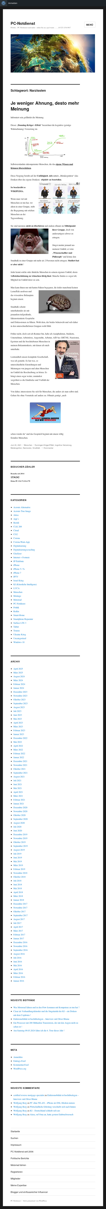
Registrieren (17, 1171)
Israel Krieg (18, 580)
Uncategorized (19, 638)
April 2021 (18, 791)
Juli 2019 (17, 853)
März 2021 (18, 795)
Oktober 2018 (19, 876)
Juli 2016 (17, 957)
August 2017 (19, 919)
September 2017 (20, 915)
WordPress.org (19, 1068)
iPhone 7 (17, 572)
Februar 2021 (19, 799)
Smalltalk (36, 448)
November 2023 (20, 695)
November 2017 (20, 907)
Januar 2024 (18, 687)
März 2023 (18, 726)
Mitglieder (15, 1178)
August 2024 (19, 676)
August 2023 (19, 707)
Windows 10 (18, 642)
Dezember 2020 (20, 807)
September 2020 (20, 818)
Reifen (16, 611)
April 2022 (18, 745)
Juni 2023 (17, 714)
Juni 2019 (17, 857)
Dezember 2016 (20, 942)
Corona (16, 538)
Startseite (15, 1131)
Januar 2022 (18, 757)
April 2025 (18, 668)
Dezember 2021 (20, 761)
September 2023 (20, 703)
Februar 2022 (19, 753)
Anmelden (12, 3)
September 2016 (20, 949)
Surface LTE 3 (19, 622)
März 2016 (18, 973)
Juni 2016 (17, 961)
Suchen (14, 1138)
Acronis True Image (22, 511)
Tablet (16, 626)
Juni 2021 (17, 784)
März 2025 (18, 672)
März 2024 (18, 680)
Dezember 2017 (20, 903)
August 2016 (19, 953)
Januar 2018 (18, 899)
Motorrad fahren (18, 1165)
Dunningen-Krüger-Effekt (44, 445)
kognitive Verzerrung (63, 445)
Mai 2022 (17, 741)
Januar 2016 (18, 980)
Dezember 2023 (20, 691)
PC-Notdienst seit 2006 (22, 1151)
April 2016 (18, 969)
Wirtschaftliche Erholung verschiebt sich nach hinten (53, 1106)
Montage (17, 595)
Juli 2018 (17, 880)
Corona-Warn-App (21, 541)
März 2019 (18, 865)
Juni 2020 (17, 830)
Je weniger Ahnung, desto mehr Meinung (45, 106)
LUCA (16, 588)
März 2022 (18, 749)
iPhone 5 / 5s (19, 568)
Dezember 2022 (20, 738)
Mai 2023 (17, 718)
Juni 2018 (17, 884)
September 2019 (20, 845)
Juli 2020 (17, 826)
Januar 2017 (18, 938)
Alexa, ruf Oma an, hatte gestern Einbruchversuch (51, 1114)
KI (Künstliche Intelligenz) (25, 584)
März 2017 (18, 930)
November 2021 (20, 765)
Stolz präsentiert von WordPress (35, 1201)
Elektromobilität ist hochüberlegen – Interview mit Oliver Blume (41, 1018)
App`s (16, 518)
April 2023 (18, 722)
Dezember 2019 (20, 834)
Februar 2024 (19, 684)
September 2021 (20, 772)
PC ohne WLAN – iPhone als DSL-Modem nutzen (52, 1102)
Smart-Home (19, 615)
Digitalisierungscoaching (24, 549)
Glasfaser (17, 553)
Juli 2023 (17, 711)
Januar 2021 (18, 803)
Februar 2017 (19, 934)
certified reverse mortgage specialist (28, 1095)
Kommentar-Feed (21, 1064)
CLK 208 (17, 526)
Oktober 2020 (19, 815)
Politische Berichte (20, 1158)
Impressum (16, 1144)
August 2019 (19, 849)
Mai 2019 (17, 861)
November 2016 (20, 946)
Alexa (15, 514)
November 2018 (20, 872)
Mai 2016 (17, 965)
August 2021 (19, 776)
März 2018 (18, 896)
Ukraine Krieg (19, 634)
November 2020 (20, 811)
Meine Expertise (18, 1185)
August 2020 (19, 822)
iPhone (16, 565)
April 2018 (18, 892)
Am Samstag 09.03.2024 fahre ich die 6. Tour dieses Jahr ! (38, 1030)
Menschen (28, 445)
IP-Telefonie (18, 561)
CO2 (15, 534)
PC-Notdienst (23, 23)
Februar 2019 (19, 869)
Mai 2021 (17, 788)
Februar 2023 (19, 730)
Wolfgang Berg (20, 1102)
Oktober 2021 (19, 768)
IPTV (15, 576)
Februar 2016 (19, 976)
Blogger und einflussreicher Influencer (29, 1192)
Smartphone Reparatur (23, 619)
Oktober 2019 (19, 842)
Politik (16, 607)
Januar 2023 (18, 734)
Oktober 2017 (19, 911)
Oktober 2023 (19, 699)
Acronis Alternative (21, 507)
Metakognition (16, 448)
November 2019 (20, 838)
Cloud (16, 530)
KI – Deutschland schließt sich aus (45, 1110)
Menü (89, 24)
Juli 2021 (17, 780)
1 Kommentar (48, 448)
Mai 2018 (17, 888)
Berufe (16, 522)
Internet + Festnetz (21, 557)
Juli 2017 (17, 923)
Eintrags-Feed (19, 1060)
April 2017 (18, 926)
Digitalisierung (19, 545)
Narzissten (27, 448)
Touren (16, 630)
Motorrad (17, 599)
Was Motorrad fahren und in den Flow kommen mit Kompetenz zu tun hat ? (46, 1007)
